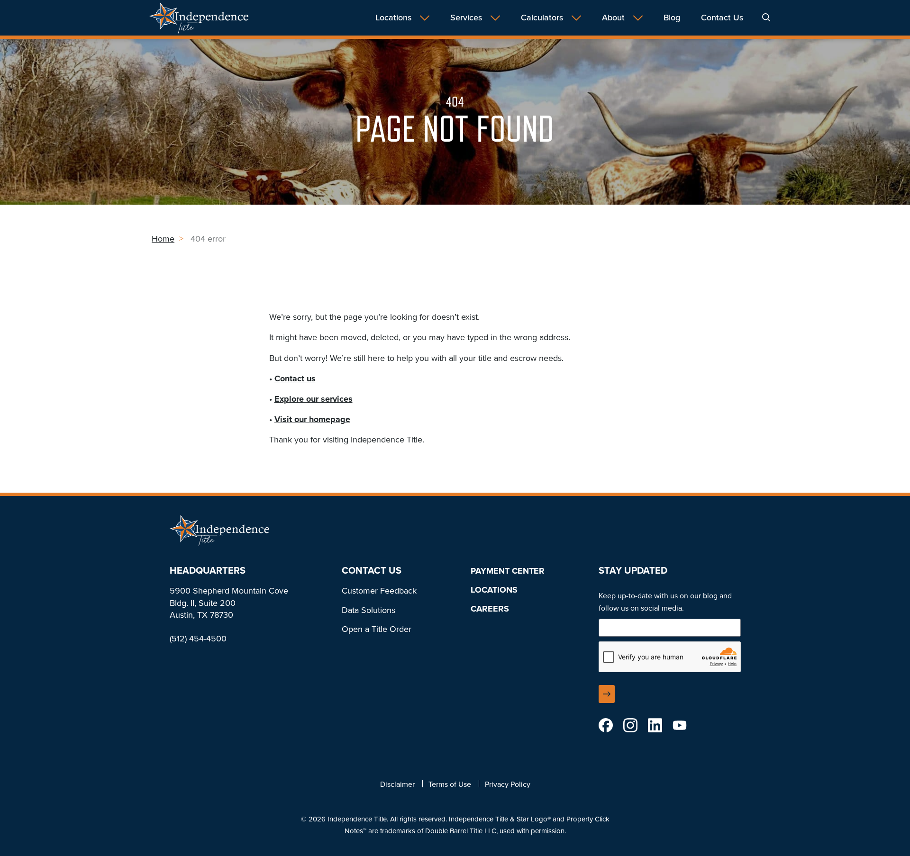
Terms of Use (449, 784)
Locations (393, 18)
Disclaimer (397, 784)
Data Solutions (368, 610)
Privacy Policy (507, 784)
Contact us (295, 378)
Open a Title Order (376, 629)
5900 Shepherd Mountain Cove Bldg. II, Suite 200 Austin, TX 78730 (229, 603)
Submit (607, 694)
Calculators (542, 18)
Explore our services (313, 399)
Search (766, 17)
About (613, 18)
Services (466, 18)
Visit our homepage (312, 419)
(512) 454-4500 (198, 638)
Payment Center (508, 571)
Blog (672, 18)
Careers (490, 609)
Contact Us (722, 18)
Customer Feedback (379, 591)
